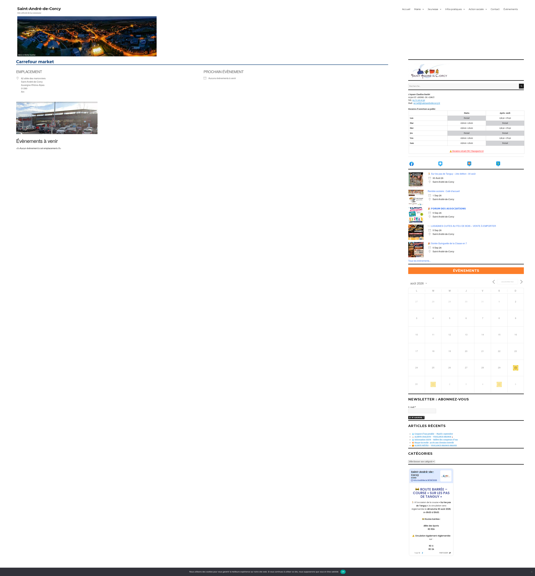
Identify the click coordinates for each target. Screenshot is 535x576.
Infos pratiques (453, 9)
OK (343, 572)
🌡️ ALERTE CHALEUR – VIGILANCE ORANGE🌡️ (432, 437)
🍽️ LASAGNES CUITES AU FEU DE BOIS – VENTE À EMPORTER (462, 226)
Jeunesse (433, 9)
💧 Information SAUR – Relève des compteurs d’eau (435, 440)
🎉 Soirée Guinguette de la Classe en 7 (447, 243)
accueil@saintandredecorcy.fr (427, 103)
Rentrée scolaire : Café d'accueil (444, 191)
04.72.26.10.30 (418, 100)
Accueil (406, 9)
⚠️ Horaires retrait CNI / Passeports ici (467, 151)
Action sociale (476, 9)
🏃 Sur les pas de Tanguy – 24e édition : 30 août (452, 173)
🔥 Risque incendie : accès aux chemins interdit (433, 443)
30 (515, 367)
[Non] (531, 571)
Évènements (511, 9)
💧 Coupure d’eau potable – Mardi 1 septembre (432, 434)
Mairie (417, 9)
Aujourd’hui (507, 282)
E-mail (412, 407)
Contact (495, 9)
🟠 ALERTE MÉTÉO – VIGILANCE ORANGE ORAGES (434, 445)
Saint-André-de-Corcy (39, 8)
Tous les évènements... (419, 260)
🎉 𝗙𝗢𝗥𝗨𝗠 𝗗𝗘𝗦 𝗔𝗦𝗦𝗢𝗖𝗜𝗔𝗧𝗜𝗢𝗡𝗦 (447, 208)
